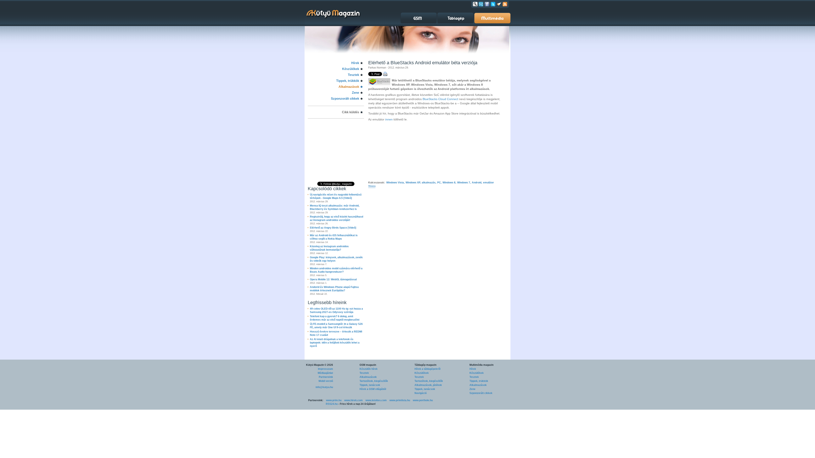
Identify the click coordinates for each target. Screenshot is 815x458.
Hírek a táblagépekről (427, 368)
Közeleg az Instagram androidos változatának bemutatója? (329, 248)
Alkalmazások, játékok (428, 385)
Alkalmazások (349, 86)
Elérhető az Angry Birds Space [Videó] (333, 227)
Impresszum (325, 368)
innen (389, 119)
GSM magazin (368, 364)
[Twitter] (493, 4)
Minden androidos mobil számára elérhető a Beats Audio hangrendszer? (336, 270)
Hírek (355, 63)
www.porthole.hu (423, 400)
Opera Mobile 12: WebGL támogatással (333, 279)
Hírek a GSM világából (373, 389)
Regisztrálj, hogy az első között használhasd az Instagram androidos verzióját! (336, 218)
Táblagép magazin (425, 364)
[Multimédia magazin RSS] (505, 4)
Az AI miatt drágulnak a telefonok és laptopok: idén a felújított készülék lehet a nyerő (335, 343)
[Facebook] (487, 4)
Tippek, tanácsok (370, 385)
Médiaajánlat (325, 372)
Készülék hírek (369, 368)
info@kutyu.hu (324, 387)
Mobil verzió (326, 381)
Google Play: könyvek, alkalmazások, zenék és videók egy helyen (336, 259)
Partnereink (326, 377)
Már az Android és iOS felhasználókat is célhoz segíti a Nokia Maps (334, 237)
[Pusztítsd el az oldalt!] (499, 4)
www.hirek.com (353, 400)
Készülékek (350, 69)
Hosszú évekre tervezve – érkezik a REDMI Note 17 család (336, 333)
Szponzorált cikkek (345, 98)
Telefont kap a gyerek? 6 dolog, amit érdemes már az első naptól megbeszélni (334, 318)
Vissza (371, 186)
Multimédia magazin (481, 364)
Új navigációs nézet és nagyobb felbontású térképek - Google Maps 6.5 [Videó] (335, 196)
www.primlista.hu (399, 400)
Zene (355, 92)
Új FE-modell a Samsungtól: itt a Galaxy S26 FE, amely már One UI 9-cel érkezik (336, 326)
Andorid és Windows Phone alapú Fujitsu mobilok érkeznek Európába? (334, 289)
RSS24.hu (332, 403)
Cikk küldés (350, 112)
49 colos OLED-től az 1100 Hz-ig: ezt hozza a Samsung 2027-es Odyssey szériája (336, 310)
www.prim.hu (333, 400)
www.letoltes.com (376, 400)
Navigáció (421, 393)
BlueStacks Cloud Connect (440, 99)
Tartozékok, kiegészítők (374, 381)
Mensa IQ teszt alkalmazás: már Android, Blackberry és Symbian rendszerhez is (334, 207)
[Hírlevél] (481, 4)
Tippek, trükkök (347, 80)
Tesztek (353, 75)
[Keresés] (475, 4)
